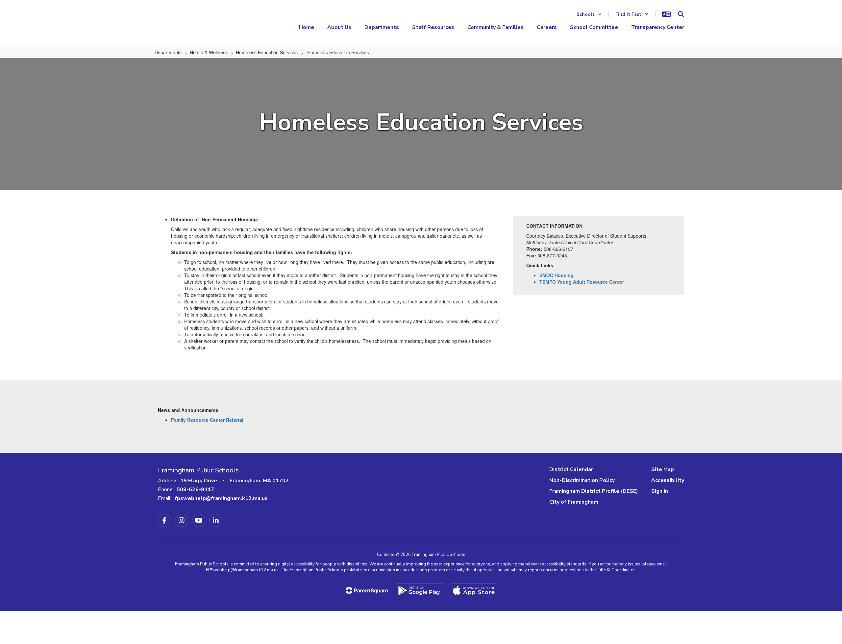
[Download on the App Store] (473, 590)
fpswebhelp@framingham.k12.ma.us (221, 498)
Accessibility (667, 480)
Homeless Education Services (267, 52)
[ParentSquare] (367, 590)
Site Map (662, 469)
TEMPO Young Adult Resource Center (581, 281)
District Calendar (571, 469)
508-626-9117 (195, 489)
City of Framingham (573, 502)
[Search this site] (681, 14)
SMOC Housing (556, 275)
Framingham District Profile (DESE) (593, 491)
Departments (168, 52)
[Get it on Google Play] (419, 590)
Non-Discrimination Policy (582, 480)
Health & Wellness (209, 52)
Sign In (659, 491)
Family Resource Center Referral (207, 420)
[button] (589, 14)
